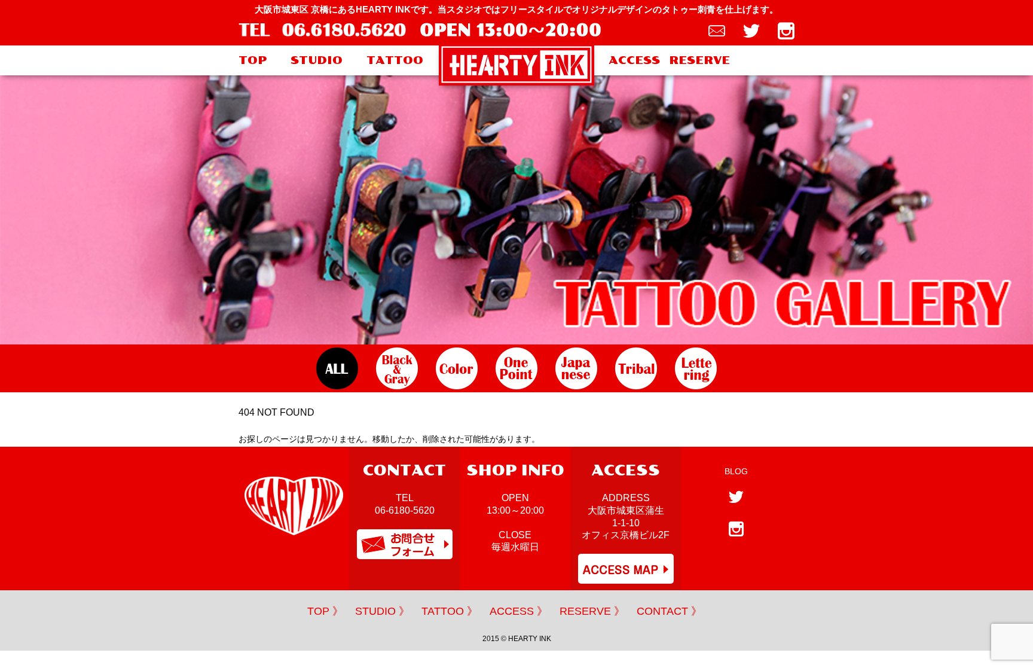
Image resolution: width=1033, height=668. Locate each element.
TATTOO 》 (449, 611)
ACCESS (634, 60)
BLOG (736, 471)
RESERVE (699, 60)
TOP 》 (325, 611)
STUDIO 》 (382, 611)
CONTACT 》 (669, 611)
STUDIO (317, 60)
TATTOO (394, 60)
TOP (253, 60)
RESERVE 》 (592, 611)
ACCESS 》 (519, 611)
